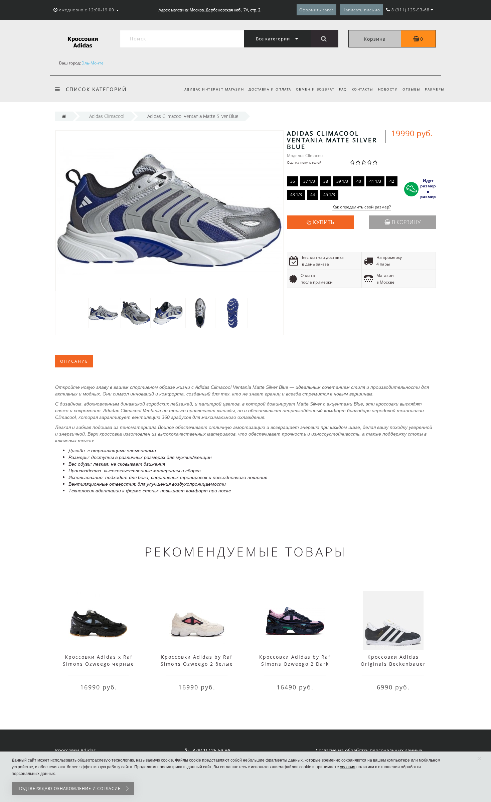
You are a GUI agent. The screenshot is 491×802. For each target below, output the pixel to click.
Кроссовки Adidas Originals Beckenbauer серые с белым (393, 664)
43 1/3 (296, 194)
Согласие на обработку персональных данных (369, 750)
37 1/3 (309, 181)
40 (358, 181)
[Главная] (64, 116)
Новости (388, 89)
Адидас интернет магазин (214, 89)
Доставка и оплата (270, 89)
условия (347, 767)
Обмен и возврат (315, 89)
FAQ (343, 89)
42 (391, 181)
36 (292, 181)
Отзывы (411, 89)
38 (325, 181)
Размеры (435, 89)
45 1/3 (329, 194)
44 (312, 194)
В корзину (406, 222)
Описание (74, 361)
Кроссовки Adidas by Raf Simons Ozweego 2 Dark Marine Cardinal (295, 664)
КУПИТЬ (323, 222)
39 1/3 (342, 181)
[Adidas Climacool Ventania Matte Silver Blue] (103, 312)
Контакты (362, 89)
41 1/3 (375, 181)
